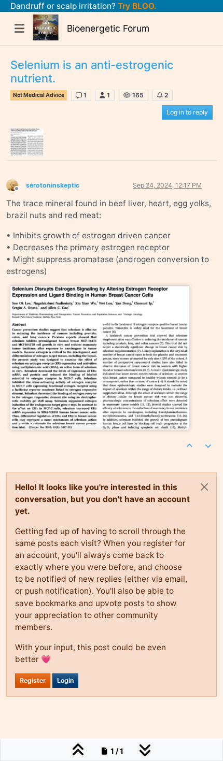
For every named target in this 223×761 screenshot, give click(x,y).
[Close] (204, 487)
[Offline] (16, 184)
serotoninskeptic (52, 185)
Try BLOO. (136, 6)
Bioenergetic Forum (108, 28)
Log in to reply (187, 112)
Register (33, 680)
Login (65, 680)
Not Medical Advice (38, 95)
